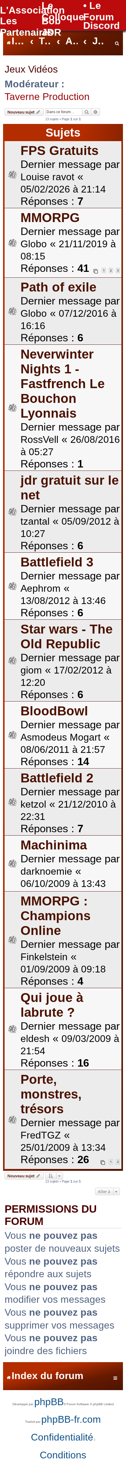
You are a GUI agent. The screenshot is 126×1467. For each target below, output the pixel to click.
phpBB (49, 1401)
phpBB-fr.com (71, 1419)
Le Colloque (63, 11)
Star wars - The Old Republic (66, 636)
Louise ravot (47, 176)
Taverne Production (47, 96)
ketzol (33, 804)
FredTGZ (40, 1135)
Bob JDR (51, 26)
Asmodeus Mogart (60, 737)
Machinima (53, 845)
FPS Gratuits (59, 150)
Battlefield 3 (56, 562)
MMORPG (50, 217)
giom (31, 670)
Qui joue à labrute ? (51, 1005)
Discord (101, 25)
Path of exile (58, 287)
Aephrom (40, 588)
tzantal (35, 521)
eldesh (35, 1038)
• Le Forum (98, 11)
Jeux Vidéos (31, 69)
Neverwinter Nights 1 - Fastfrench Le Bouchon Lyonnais (62, 383)
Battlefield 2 (56, 778)
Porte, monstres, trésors (51, 1094)
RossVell (39, 439)
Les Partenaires (27, 26)
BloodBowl (54, 711)
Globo (33, 243)
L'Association (32, 10)
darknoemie (46, 871)
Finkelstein (44, 956)
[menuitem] (117, 42)
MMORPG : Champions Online (55, 916)
